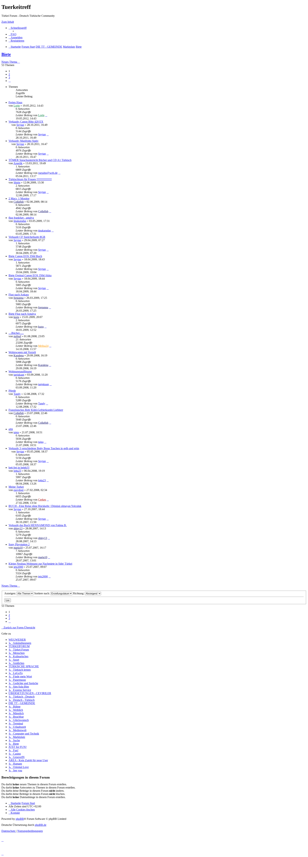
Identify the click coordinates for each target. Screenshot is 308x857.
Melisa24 (43, 345)
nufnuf (17, 336)
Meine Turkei (16, 486)
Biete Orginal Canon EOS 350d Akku (30, 275)
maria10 (18, 547)
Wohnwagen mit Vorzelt (22, 352)
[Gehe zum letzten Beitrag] (46, 115)
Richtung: (79, 593)
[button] (10, 80)
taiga (16, 432)
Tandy (17, 393)
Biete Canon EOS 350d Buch (25, 256)
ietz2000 (18, 566)
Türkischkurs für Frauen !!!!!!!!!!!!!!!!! (30, 179)
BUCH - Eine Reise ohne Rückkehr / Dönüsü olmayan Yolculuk (45, 506)
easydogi (19, 489)
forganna (19, 297)
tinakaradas (20, 220)
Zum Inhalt (7, 21)
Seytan (20, 124)
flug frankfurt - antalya (21, 217)
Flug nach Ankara (19, 294)
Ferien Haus (15, 102)
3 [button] (9, 77)
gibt (11, 429)
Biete (6, 54)
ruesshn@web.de (48, 172)
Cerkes (42, 499)
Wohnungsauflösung (20, 371)
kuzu (16, 317)
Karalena (19, 355)
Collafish (19, 201)
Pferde (12, 390)
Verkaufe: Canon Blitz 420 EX (26, 121)
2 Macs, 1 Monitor (19, 198)
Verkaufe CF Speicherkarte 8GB (27, 236)
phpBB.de (40, 824)
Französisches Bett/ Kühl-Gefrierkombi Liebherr (36, 409)
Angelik (17, 163)
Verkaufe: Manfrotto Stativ (23, 140)
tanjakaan (19, 374)
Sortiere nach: (42, 593)
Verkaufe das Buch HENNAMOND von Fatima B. (38, 525)
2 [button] (9, 74)
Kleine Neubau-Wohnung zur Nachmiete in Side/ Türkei (40, 563)
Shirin (17, 182)
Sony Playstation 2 (19, 544)
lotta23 (17, 470)
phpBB (20, 818)
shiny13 (18, 528)
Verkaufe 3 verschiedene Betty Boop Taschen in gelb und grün (44, 448)
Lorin (17, 105)
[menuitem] (12, 34)
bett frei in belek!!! (19, 467)
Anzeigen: (10, 593)
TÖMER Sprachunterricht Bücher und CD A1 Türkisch (40, 160)
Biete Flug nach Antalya (22, 313)
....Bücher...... (16, 333)
